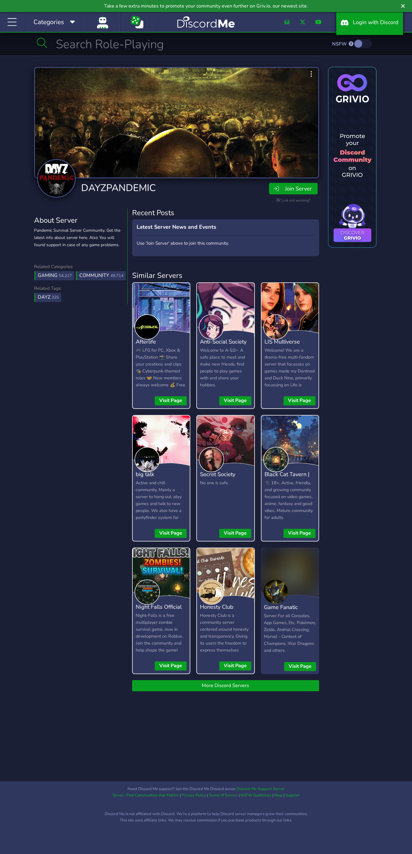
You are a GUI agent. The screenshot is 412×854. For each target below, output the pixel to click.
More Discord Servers (225, 685)
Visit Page (170, 400)
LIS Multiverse (282, 341)
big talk (145, 474)
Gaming (55, 275)
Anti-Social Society (223, 341)
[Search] (42, 42)
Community (101, 275)
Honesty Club (216, 607)
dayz (48, 297)
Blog (278, 795)
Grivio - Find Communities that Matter (146, 795)
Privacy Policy (194, 795)
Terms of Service (223, 795)
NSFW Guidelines (255, 795)
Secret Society (217, 474)
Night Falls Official (159, 607)
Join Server (298, 188)
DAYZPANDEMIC (118, 187)
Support (292, 795)
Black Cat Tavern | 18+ (287, 478)
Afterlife (146, 341)
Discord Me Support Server (261, 789)
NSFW (340, 44)
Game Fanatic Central (281, 611)
